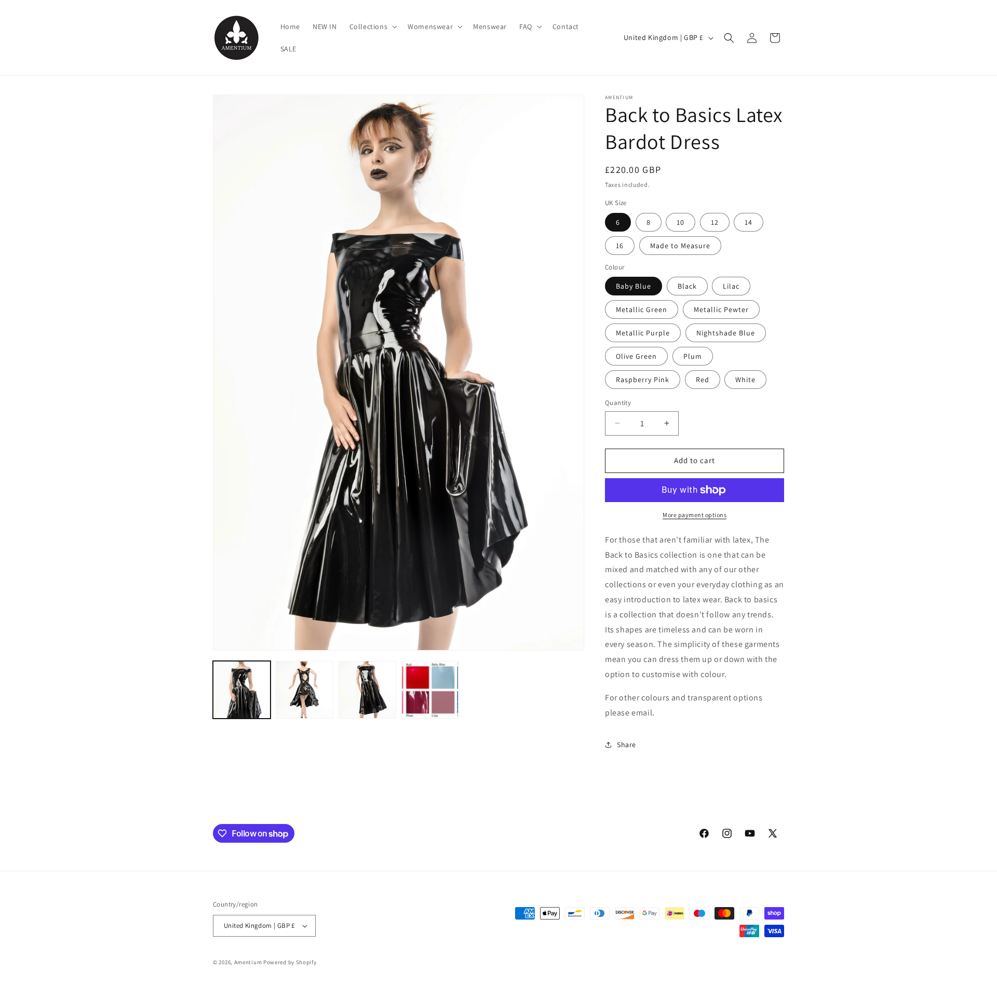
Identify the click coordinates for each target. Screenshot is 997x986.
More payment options (694, 515)
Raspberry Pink (642, 379)
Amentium (248, 962)
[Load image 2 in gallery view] (304, 690)
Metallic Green (641, 309)
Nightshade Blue (725, 332)
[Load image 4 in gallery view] (430, 690)
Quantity (618, 402)
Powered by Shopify (290, 962)
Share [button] (626, 744)
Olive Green (636, 356)
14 (748, 222)
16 (620, 245)
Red (702, 379)
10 (680, 222)
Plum (692, 356)
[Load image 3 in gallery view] (367, 690)
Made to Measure (680, 245)
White (745, 379)
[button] (372, 26)
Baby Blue (633, 286)
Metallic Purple (643, 332)
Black (687, 286)
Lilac (731, 286)
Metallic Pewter (721, 309)
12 (715, 222)
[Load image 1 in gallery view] (242, 690)
